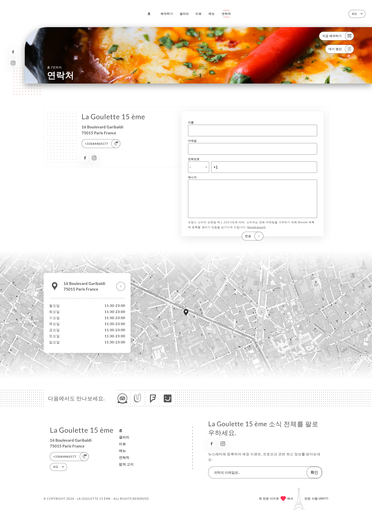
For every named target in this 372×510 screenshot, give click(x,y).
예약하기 (167, 13)
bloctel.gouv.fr (256, 227)
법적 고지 (126, 464)
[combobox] (198, 167)
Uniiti (323, 498)
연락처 (226, 13)
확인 (314, 472)
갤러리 (184, 13)
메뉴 (212, 13)
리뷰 (198, 13)
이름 (191, 122)
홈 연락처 (54, 67)
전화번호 (194, 159)
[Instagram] (13, 63)
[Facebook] (13, 52)
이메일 (192, 140)
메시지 (192, 177)
